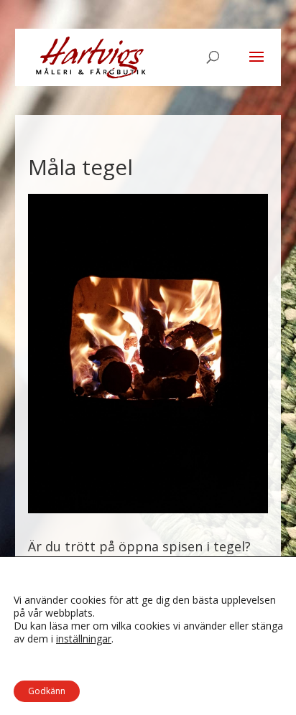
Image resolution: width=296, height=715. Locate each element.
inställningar (83, 638)
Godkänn (46, 691)
